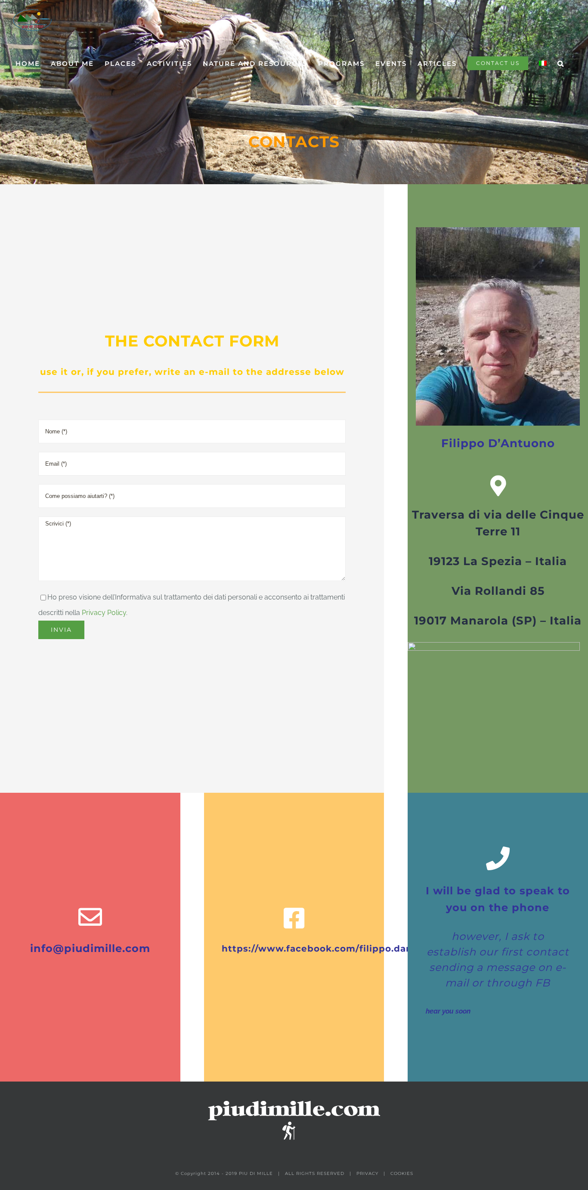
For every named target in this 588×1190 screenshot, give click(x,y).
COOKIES (401, 1173)
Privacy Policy (104, 613)
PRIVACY (367, 1173)
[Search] (560, 63)
